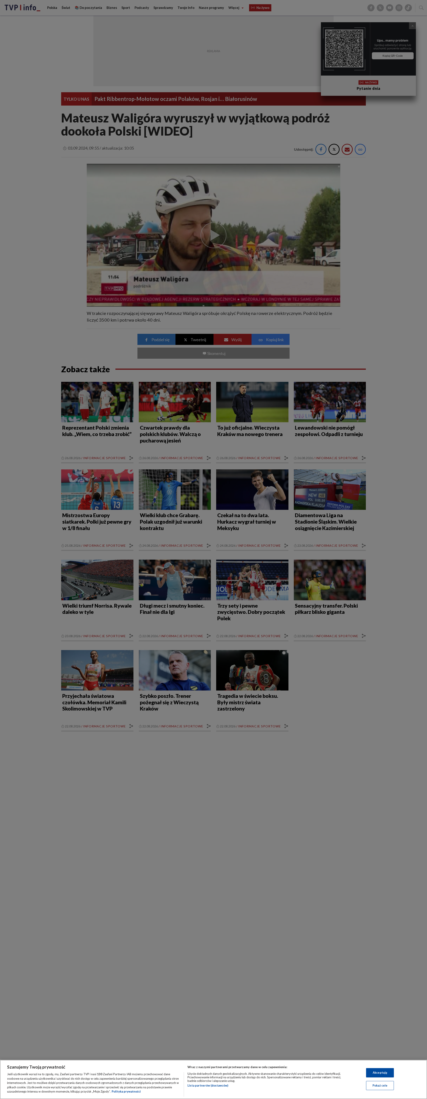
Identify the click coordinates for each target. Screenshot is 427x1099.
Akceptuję (380, 1072)
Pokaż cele (380, 1085)
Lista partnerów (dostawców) (207, 1085)
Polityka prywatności (126, 1091)
